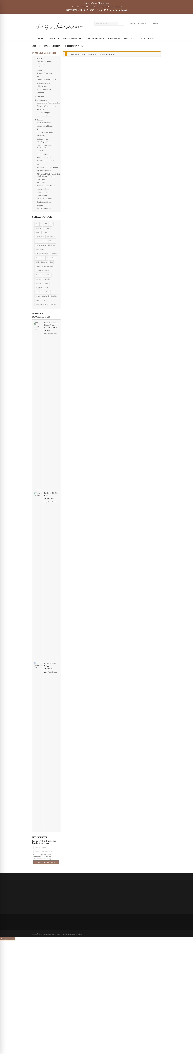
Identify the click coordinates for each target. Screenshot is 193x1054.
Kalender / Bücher (44, 199)
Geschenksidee (43, 189)
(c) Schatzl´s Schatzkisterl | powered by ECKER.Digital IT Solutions (60, 934)
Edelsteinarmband (41, 241)
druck (53, 236)
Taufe (39, 67)
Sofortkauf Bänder (44, 157)
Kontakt (128, 39)
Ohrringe (38, 279)
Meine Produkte (72, 39)
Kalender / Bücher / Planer (47, 167)
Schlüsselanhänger (44, 202)
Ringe (39, 129)
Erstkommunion (43, 83)
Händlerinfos (148, 39)
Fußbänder (41, 136)
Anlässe (38, 58)
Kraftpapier (39, 270)
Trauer (39, 70)
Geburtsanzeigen (43, 112)
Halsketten (41, 151)
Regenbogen (39, 292)
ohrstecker (47, 279)
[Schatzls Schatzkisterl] (57, 26)
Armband (38, 228)
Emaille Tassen (43, 192)
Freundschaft (40, 249)
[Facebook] (157, 934)
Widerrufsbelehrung (41, 888)
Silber (37, 300)
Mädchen (47, 275)
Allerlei (38, 164)
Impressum (38, 892)
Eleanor (51, 241)
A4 (46, 224)
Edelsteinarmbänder (45, 126)
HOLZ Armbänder (44, 142)
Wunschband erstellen (45, 160)
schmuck (54, 292)
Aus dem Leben (96, 39)
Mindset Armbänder (45, 132)
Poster (46, 283)
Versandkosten (52, 334)
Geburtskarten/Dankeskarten (48, 103)
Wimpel (53, 304)
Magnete (40, 205)
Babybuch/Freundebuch (46, 106)
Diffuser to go (42, 139)
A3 (41, 224)
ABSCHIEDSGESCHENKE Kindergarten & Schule (48, 175)
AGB (36, 900)
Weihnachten (42, 86)
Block (45, 232)
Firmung (40, 76)
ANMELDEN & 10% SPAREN (78, 904)
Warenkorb (38, 898)
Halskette (44, 262)
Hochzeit (40, 93)
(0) (156, 23)
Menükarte (39, 275)
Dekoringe (41, 179)
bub (47, 236)
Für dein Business (44, 171)
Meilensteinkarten (44, 116)
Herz (51, 262)
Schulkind (45, 296)
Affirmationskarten (44, 208)
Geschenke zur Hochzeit (46, 80)
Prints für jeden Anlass (46, 186)
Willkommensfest (44, 89)
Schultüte (54, 296)
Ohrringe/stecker (43, 154)
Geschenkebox (40, 258)
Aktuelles (53, 39)
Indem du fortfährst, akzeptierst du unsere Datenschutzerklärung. (78, 899)
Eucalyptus (51, 245)
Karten (38, 266)
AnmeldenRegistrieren (137, 24)
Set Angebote (42, 109)
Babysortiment (41, 100)
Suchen (121, 23)
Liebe (47, 270)
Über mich (114, 39)
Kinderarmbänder (44, 123)
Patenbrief (39, 283)
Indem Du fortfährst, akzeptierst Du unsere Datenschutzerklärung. (42, 856)
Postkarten (39, 97)
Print (46, 287)
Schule (38, 296)
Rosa (47, 292)
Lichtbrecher (42, 195)
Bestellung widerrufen (42, 890)
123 (37, 224)
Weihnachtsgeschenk (42, 304)
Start (40, 39)
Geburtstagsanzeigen (42, 253)
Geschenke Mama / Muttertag (44, 62)
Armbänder (47, 228)
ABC (50, 224)
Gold (37, 262)
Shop (36, 896)
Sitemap (37, 894)
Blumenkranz (40, 236)
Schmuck (39, 120)
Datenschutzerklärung (41, 886)
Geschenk (54, 253)
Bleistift (38, 232)
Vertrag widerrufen (7, 939)
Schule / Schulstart (44, 73)
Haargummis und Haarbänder (44, 146)
